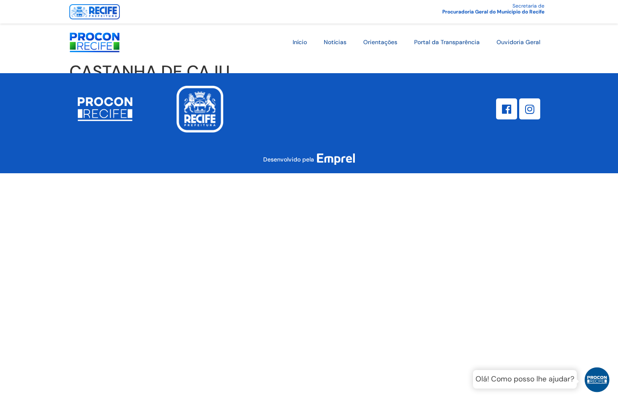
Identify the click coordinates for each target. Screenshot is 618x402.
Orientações (380, 42)
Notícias (335, 42)
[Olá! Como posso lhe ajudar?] (597, 381)
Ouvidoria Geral (518, 42)
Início (300, 42)
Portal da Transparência (447, 42)
